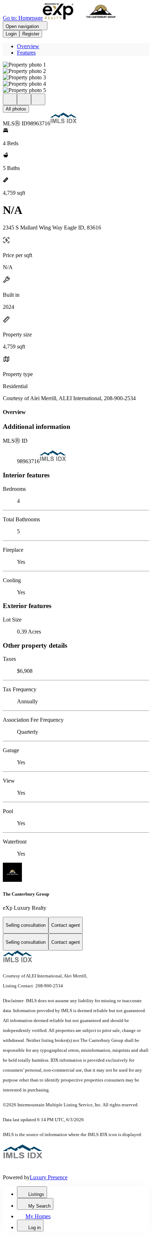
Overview (28, 46)
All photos (16, 109)
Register (30, 33)
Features (26, 53)
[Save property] (24, 99)
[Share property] (38, 99)
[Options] (10, 99)
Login (11, 33)
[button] (76, 65)
